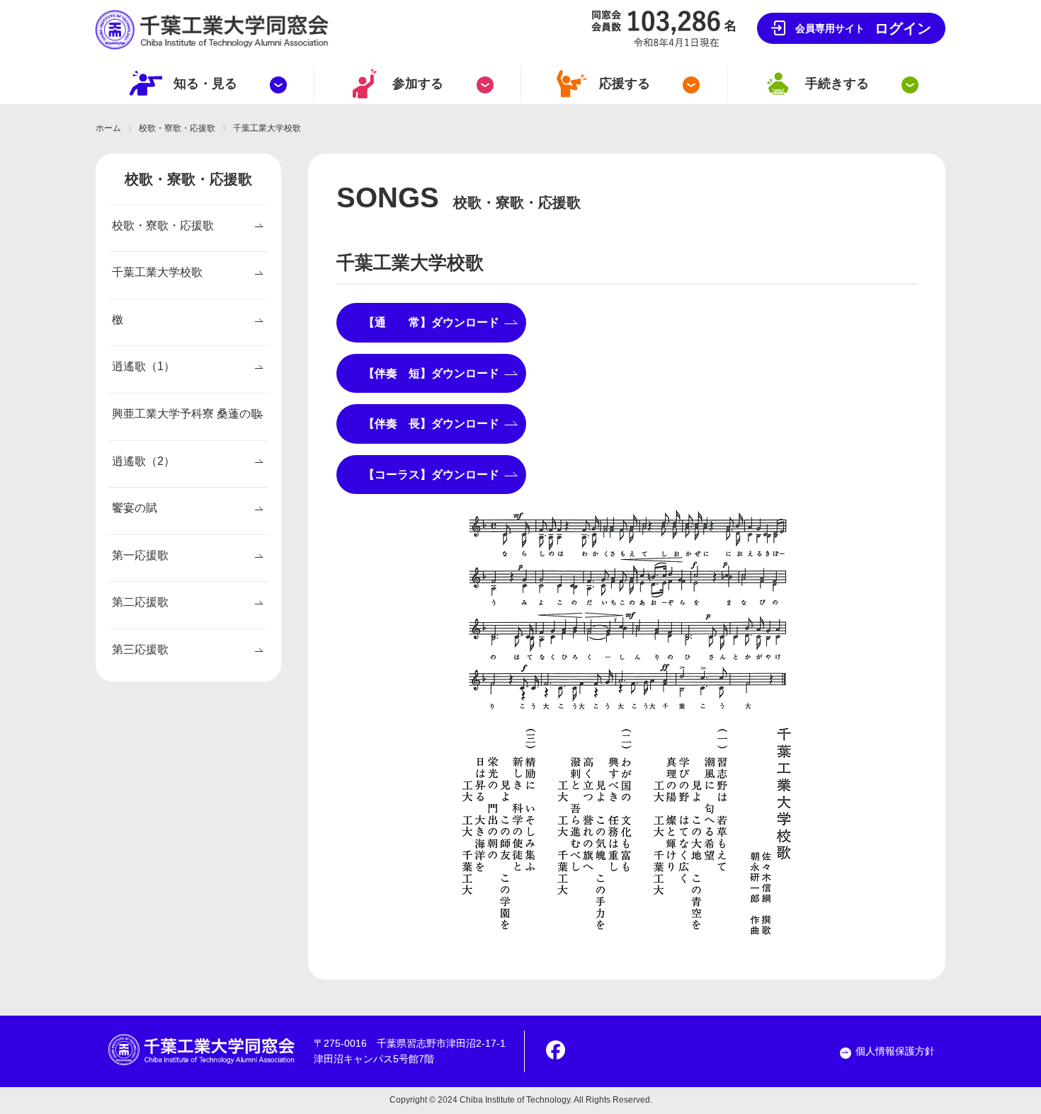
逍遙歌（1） (143, 366)
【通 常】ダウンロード (437, 322)
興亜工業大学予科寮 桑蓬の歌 (187, 414)
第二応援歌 (140, 602)
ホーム (108, 128)
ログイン (863, 28)
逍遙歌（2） (143, 461)
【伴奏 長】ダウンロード (437, 424)
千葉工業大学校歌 (157, 272)
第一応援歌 (140, 555)
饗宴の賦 (134, 508)
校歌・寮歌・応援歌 (177, 128)
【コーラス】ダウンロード (437, 475)
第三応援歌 (140, 649)
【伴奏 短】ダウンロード (437, 373)
